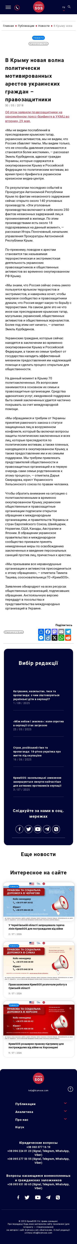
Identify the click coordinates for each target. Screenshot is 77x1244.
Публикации (25, 1104)
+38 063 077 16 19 (38, 1147)
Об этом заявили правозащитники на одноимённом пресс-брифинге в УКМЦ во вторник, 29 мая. (37, 116)
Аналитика (24, 1112)
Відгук (19, 1127)
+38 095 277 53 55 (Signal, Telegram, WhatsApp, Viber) (38, 1160)
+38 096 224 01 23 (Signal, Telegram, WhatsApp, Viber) (38, 1152)
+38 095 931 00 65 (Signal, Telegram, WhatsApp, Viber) (38, 1186)
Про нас (21, 1120)
